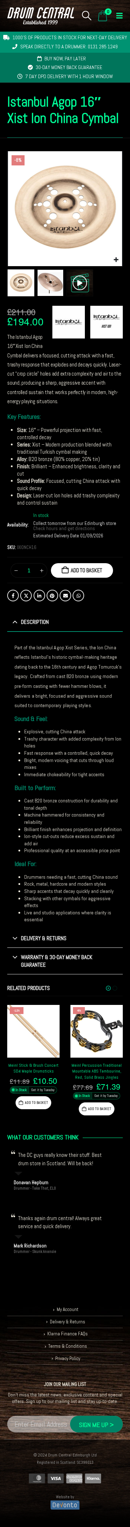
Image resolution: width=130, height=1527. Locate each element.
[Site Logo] (40, 15)
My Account (67, 1309)
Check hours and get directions (64, 528)
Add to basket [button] (36, 1102)
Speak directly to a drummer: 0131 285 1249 (69, 46)
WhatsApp (78, 595)
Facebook (13, 595)
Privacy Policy (67, 1358)
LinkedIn (39, 595)
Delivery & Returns (67, 1322)
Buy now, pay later (65, 58)
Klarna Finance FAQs (67, 1334)
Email (65, 595)
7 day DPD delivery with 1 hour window (69, 76)
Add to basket (86, 570)
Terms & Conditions (67, 1346)
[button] (86, 15)
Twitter (26, 595)
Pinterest (52, 595)
